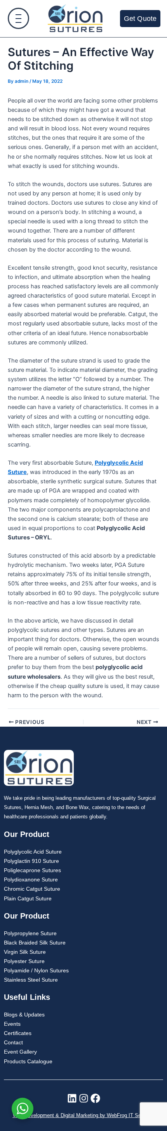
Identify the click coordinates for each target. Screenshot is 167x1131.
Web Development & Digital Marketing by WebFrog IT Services (84, 1115)
